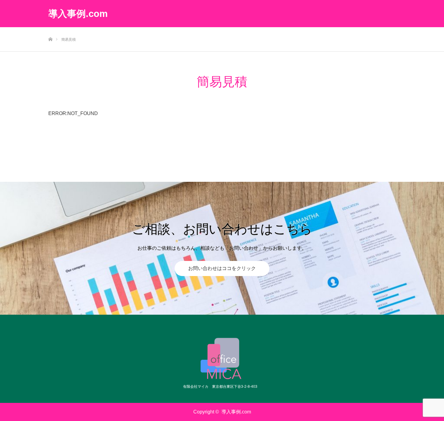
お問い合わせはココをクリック (222, 268)
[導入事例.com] (222, 358)
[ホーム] (50, 29)
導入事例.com (78, 13)
